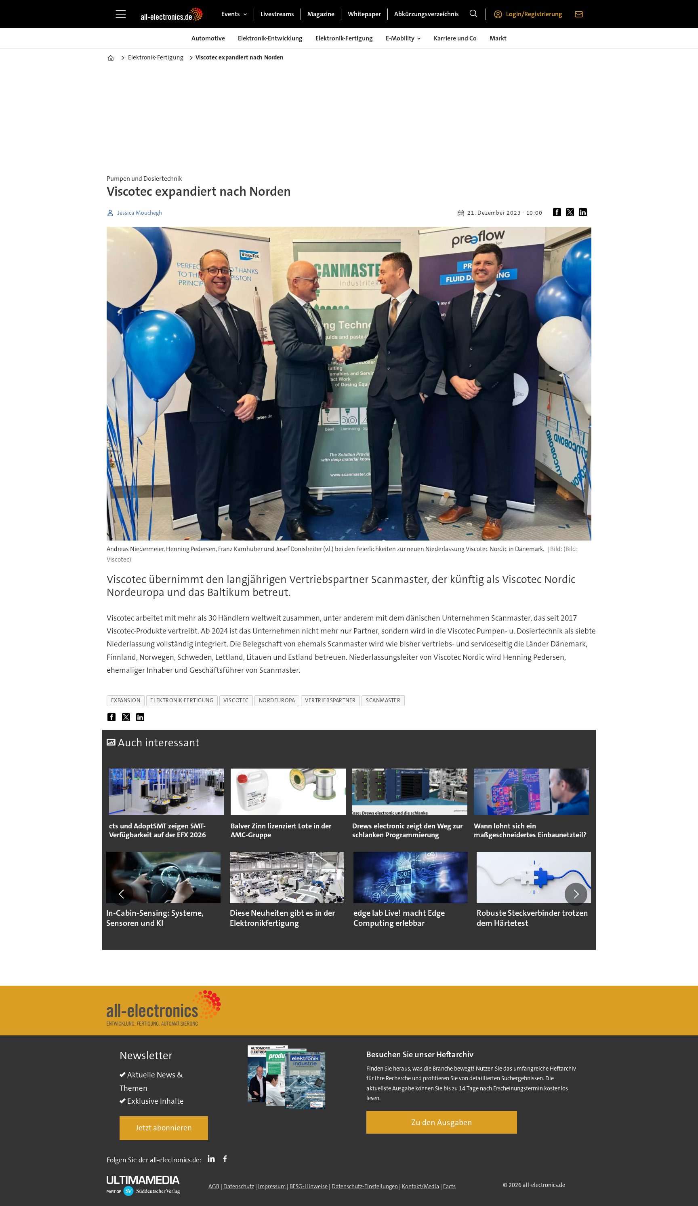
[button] (122, 894)
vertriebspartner (330, 700)
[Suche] (473, 14)
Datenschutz (238, 1186)
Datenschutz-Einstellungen (365, 1186)
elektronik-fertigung (181, 700)
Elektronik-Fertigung (344, 38)
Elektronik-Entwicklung (270, 38)
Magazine (320, 14)
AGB (213, 1186)
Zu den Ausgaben (441, 1122)
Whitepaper (364, 14)
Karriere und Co (455, 38)
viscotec (235, 700)
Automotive (208, 38)
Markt (498, 38)
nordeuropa (277, 700)
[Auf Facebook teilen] (559, 213)
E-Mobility (400, 38)
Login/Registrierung (534, 14)
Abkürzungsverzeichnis (426, 14)
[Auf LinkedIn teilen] (584, 213)
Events (230, 14)
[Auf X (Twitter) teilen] (572, 213)
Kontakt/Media (420, 1186)
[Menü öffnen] (120, 14)
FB (227, 1158)
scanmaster (383, 700)
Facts (449, 1186)
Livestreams (277, 14)
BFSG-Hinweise (309, 1186)
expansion (126, 700)
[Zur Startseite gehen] (171, 14)
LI (213, 1158)
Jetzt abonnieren (164, 1128)
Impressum (272, 1186)
